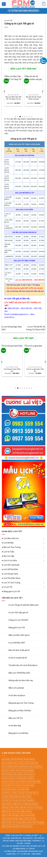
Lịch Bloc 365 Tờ (32, 793)
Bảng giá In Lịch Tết (17, 628)
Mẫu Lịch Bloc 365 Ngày (10, 815)
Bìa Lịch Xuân (7, 774)
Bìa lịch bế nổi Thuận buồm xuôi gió (33, 98)
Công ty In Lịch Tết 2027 (18, 620)
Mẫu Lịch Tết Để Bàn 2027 (19, 673)
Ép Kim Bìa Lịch (26, 826)
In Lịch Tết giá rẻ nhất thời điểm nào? (24, 605)
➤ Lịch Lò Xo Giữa (9, 561)
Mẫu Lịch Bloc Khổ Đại (10, 819)
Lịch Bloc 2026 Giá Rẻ (9, 797)
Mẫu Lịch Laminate (16, 688)
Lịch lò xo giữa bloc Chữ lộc (35, 370)
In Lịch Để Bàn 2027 (17, 643)
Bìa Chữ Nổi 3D (16, 759)
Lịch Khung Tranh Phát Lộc (12, 370)
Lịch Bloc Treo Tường (9, 800)
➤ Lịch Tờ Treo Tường (11, 583)
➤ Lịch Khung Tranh (10, 574)
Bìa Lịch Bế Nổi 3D (21, 767)
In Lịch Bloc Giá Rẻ (8, 789)
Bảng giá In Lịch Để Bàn (18, 733)
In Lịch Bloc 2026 (27, 785)
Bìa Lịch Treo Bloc (8, 770)
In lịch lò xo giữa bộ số (18, 658)
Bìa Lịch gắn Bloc (36, 767)
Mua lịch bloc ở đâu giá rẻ (19, 650)
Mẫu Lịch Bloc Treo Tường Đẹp (32, 823)
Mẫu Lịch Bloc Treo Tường (11, 823)
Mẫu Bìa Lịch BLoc (31, 804)
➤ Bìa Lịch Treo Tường (11, 547)
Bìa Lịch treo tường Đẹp (25, 770)
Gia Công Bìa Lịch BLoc (25, 778)
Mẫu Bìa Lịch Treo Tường (11, 811)
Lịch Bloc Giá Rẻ (25, 797)
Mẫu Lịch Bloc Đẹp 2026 (10, 826)
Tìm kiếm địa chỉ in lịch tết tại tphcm (23, 665)
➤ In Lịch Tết (7, 587)
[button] (4, 4)
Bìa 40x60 (5, 759)
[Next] (42, 96)
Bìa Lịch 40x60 (7, 763)
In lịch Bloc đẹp (15, 726)
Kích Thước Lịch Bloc (9, 793)
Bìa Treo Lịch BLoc (8, 778)
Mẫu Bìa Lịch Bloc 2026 (10, 808)
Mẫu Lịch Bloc (26, 811)
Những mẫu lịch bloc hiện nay (21, 680)
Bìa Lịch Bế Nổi (7, 767)
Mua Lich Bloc (7, 804)
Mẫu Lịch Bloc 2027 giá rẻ (19, 635)
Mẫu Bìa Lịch (18, 804)
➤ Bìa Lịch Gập (8, 556)
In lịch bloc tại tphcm (17, 695)
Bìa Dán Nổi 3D (29, 759)
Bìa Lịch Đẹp (18, 774)
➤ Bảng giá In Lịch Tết (11, 591)
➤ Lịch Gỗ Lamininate (10, 565)
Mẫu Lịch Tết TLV (16, 718)
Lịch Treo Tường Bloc (26, 800)
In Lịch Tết (8, 20)
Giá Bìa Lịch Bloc (8, 782)
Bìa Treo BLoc (29, 774)
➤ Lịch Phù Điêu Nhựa (11, 578)
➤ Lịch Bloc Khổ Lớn (10, 538)
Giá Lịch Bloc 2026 (33, 782)
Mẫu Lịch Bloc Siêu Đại (27, 819)
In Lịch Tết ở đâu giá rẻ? (18, 613)
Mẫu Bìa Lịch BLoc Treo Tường (31, 808)
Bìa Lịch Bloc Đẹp (32, 763)
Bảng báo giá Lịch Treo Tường (21, 703)
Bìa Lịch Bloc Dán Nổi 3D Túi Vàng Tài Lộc (13, 98)
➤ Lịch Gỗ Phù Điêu (10, 569)
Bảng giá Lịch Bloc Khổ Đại (20, 711)
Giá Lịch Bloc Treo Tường (11, 785)
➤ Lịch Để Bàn (8, 543)
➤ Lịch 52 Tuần (8, 552)
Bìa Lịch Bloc (18, 763)
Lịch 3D (21, 793)
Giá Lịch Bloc (20, 782)
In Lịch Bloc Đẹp (22, 789)
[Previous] (4, 96)
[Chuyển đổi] (44, 538)
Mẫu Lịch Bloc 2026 (27, 815)
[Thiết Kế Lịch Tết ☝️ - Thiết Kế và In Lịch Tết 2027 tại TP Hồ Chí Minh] (23, 4)
